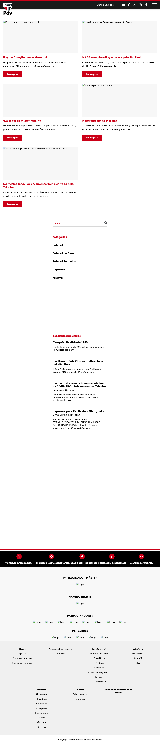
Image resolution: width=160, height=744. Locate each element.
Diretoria (99, 663)
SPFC (7, 8)
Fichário (41, 717)
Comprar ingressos (22, 658)
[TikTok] (146, 4)
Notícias (61, 653)
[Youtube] (123, 4)
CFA (138, 663)
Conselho (99, 667)
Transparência (99, 681)
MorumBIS (137, 653)
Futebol (58, 245)
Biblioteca (42, 699)
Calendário (41, 703)
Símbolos (41, 722)
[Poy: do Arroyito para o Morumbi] (40, 49)
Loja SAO (22, 653)
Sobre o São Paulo (99, 653)
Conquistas (41, 708)
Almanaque (41, 694)
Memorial (41, 727)
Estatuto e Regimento (99, 672)
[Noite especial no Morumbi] (119, 112)
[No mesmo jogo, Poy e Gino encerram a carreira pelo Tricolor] (40, 177)
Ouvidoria (99, 677)
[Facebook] (129, 4)
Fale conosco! (80, 694)
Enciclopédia (41, 713)
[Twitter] (134, 4)
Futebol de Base (63, 253)
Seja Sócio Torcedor (22, 663)
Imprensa (80, 699)
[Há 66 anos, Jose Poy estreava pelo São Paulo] (119, 49)
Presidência (99, 658)
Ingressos (59, 269)
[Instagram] (140, 4)
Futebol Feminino (64, 261)
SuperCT (137, 658)
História (58, 277)
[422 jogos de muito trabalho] (40, 112)
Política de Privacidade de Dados (118, 691)
